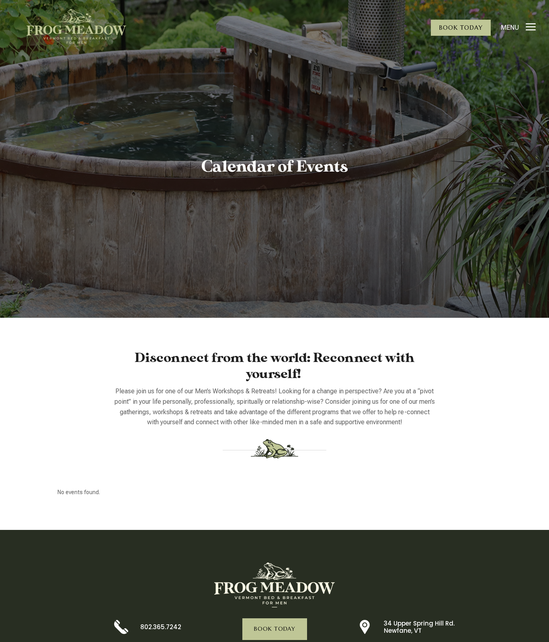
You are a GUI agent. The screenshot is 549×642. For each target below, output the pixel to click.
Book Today (461, 27)
